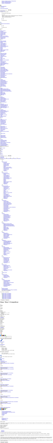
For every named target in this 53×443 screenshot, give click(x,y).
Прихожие (3, 246)
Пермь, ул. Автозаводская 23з (6, 3)
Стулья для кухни (6, 169)
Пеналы (5, 193)
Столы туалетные (6, 175)
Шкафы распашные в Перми (8, 181)
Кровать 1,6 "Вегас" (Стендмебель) (5, 407)
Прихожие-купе (6, 249)
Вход (5, 6)
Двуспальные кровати (7, 280)
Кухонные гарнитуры (7, 163)
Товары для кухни (4, 274)
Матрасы (3, 213)
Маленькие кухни (6, 165)
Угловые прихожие (6, 250)
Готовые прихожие (6, 247)
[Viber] (4, 335)
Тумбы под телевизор (7, 188)
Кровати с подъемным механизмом (9, 282)
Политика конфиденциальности (6, 411)
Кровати (5, 174)
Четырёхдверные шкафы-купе (8, 243)
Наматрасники (6, 218)
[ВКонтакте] (0, 335)
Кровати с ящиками (6, 283)
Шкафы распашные (4, 419)
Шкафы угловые (6, 182)
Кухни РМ (5, 162)
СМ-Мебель (2, 317)
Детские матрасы (6, 214)
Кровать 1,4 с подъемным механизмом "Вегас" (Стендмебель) (9, 401)
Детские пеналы (6, 201)
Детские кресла (6, 209)
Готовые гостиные (6, 187)
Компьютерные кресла (7, 210)
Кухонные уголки (6, 164)
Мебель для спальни (5, 172)
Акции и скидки (4, 413)
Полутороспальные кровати (8, 284)
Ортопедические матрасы (7, 215)
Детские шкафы (6, 205)
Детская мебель (4, 200)
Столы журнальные (6, 260)
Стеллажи (5, 189)
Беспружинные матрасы (7, 217)
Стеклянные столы (6, 259)
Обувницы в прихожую (7, 251)
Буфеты (5, 166)
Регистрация (3, 6)
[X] (3, 335)
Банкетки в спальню (6, 173)
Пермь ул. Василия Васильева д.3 (6, 2)
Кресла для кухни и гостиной (8, 167)
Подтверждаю (2, 442)
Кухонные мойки (6, 275)
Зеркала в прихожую (6, 253)
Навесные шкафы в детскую (8, 203)
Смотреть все (5, 170)
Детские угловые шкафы (7, 202)
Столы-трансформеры (7, 195)
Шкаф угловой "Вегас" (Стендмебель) (5, 378)
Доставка (3, 414)
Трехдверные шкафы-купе (7, 241)
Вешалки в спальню (6, 178)
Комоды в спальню (6, 235)
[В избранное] (1, 333)
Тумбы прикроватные (7, 176)
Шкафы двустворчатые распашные (8, 224)
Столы (3, 256)
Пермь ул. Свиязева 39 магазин (6, 1)
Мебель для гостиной (5, 185)
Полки (5, 190)
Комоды (5, 179)
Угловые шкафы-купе (7, 242)
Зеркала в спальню (6, 177)
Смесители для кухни (7, 276)
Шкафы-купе (5, 197)
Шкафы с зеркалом (6, 228)
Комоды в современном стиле (8, 234)
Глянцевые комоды (6, 233)
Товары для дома (4, 272)
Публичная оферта (4, 412)
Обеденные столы (6, 168)
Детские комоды (6, 207)
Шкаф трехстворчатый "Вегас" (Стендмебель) (6, 367)
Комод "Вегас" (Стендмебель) (4, 384)
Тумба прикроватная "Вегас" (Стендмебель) (6, 390)
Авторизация (2, 157)
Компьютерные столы (7, 257)
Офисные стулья (6, 266)
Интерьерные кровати (7, 285)
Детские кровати (6, 206)
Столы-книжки (6, 194)
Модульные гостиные (7, 186)
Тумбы (5, 252)
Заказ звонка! (6, 13)
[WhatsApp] (5, 335)
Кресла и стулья (4, 264)
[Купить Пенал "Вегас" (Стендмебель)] (6, 294)
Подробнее (6, 442)
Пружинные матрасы (7, 216)
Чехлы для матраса (6, 219)
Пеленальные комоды (7, 208)
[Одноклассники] (1, 335)
